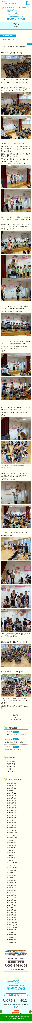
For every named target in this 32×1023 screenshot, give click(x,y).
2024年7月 (10, 845)
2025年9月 (10, 810)
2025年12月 (10, 803)
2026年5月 (10, 790)
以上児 (9, 761)
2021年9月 (10, 930)
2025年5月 (10, 820)
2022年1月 (10, 920)
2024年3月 (10, 855)
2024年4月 (10, 853)
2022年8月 (10, 902)
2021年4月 (10, 942)
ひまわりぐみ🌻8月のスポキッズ (15, 742)
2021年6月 (10, 937)
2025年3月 (10, 825)
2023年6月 (10, 877)
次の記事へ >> (16, 719)
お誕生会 (10, 766)
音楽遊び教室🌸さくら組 (13, 749)
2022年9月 (10, 900)
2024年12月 (10, 833)
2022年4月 (10, 912)
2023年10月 (10, 868)
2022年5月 (10, 910)
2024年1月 (10, 860)
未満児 (9, 764)
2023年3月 (10, 885)
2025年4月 (10, 823)
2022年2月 (10, 917)
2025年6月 (10, 818)
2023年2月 (10, 887)
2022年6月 (10, 907)
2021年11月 (10, 925)
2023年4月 (10, 882)
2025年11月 (10, 805)
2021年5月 (10, 940)
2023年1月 (10, 890)
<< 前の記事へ (15, 715)
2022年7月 (10, 905)
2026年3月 (10, 795)
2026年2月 (10, 798)
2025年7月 (10, 815)
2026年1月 (10, 800)
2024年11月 (10, 835)
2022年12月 (10, 892)
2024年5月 (10, 850)
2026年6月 (10, 788)
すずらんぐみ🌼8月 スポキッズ (15, 734)
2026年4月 (10, 793)
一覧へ (15, 717)
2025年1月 (10, 830)
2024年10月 (10, 838)
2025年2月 (10, 828)
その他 (9, 771)
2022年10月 (10, 897)
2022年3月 (10, 915)
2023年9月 (10, 870)
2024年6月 (10, 848)
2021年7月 (10, 935)
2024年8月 (10, 843)
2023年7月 (10, 875)
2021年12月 (10, 922)
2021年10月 (10, 927)
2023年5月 (10, 880)
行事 (8, 769)
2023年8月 (10, 872)
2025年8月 (10, 813)
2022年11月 (10, 895)
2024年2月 (10, 858)
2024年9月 (10, 840)
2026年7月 (10, 785)
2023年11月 (10, 865)
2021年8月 (10, 932)
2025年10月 (10, 808)
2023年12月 (10, 863)
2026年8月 (10, 783)
